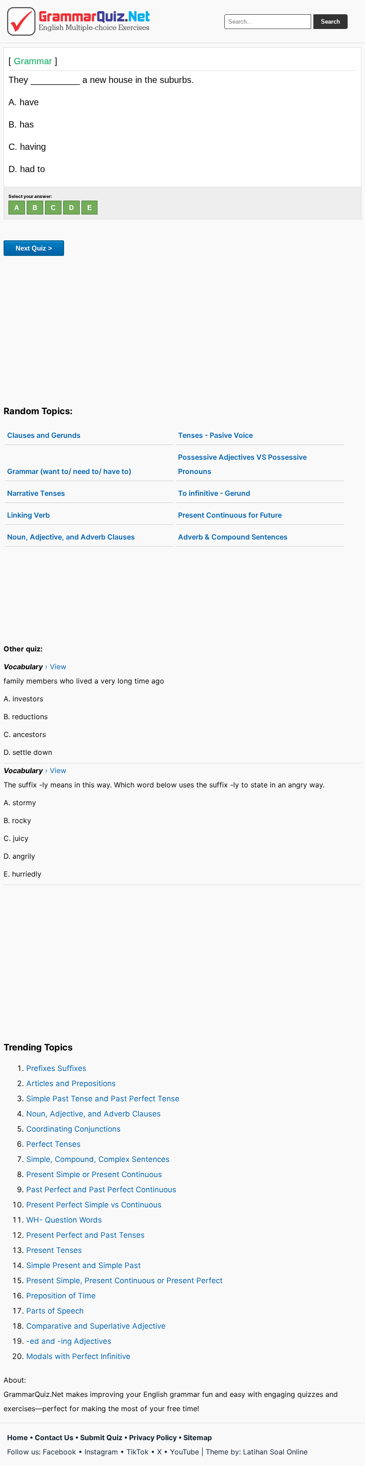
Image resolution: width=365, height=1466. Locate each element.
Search (330, 21)
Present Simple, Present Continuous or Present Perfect (124, 1280)
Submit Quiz (101, 1437)
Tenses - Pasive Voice (215, 435)
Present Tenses (54, 1250)
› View (55, 666)
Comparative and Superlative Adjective (96, 1326)
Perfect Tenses (53, 1144)
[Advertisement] (182, 329)
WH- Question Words (64, 1219)
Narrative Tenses (36, 493)
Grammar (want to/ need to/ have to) (69, 471)
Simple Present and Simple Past (83, 1265)
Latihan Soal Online (275, 1451)
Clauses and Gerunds (44, 435)
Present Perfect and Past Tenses (85, 1235)
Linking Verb (28, 515)
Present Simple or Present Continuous (94, 1174)
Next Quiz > (34, 248)
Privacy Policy (153, 1437)
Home (17, 1437)
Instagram (101, 1451)
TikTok (137, 1451)
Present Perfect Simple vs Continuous (94, 1204)
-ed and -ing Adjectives (68, 1341)
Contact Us (54, 1437)
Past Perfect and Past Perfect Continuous (101, 1189)
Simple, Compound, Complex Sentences (98, 1159)
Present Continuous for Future (230, 515)
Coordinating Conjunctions (73, 1128)
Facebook (59, 1451)
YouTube (184, 1451)
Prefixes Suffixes (56, 1068)
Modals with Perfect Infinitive (78, 1356)
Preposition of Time (61, 1295)
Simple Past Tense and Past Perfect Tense (102, 1098)
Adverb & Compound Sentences (233, 536)
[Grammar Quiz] (78, 21)
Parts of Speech (55, 1310)
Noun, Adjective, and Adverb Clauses (71, 536)
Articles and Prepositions (71, 1083)
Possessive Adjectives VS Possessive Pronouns (242, 464)
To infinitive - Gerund (214, 493)
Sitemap (197, 1437)
